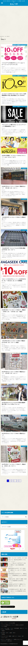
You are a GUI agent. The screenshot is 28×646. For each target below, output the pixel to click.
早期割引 (3, 630)
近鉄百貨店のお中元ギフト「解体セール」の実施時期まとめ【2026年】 (17, 575)
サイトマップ (4, 640)
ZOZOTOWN (8, 629)
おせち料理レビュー (9, 639)
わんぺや (14, 4)
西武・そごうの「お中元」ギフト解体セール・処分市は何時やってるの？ (17, 559)
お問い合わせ (10, 640)
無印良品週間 (17, 628)
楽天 (23, 636)
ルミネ (2, 628)
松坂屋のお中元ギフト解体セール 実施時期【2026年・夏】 (17, 585)
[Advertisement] (14, 21)
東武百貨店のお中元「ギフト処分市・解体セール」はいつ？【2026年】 (17, 570)
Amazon (19, 636)
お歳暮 (11, 632)
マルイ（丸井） (7, 628)
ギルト (12, 629)
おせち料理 (3, 632)
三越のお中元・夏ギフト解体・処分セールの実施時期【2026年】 (17, 580)
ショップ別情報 (4, 626)
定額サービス (14, 636)
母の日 (14, 632)
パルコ (12, 628)
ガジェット (3, 639)
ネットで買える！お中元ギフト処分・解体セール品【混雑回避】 (17, 564)
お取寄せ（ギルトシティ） (18, 639)
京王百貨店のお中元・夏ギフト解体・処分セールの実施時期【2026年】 (17, 591)
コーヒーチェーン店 (4, 636)
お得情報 (3, 634)
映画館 (10, 636)
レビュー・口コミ (5, 637)
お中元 (7, 632)
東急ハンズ (22, 628)
